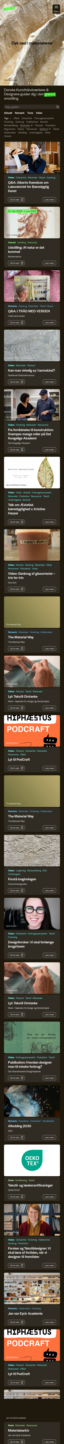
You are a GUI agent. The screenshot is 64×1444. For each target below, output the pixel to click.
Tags (6, 118)
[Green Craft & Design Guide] (10, 9)
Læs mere (49, 199)
